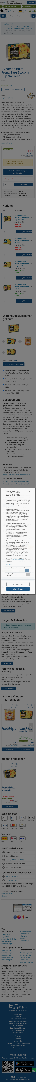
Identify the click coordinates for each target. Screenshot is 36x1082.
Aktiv (27, 570)
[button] (27, 570)
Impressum (9, 564)
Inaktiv (28, 574)
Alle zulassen (18, 589)
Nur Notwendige (18, 584)
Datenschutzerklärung (17, 559)
